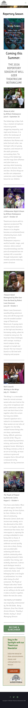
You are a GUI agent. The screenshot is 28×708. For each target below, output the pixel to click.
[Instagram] (17, 697)
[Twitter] (13, 697)
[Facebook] (10, 697)
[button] (5, 34)
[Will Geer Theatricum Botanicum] (4, 3)
